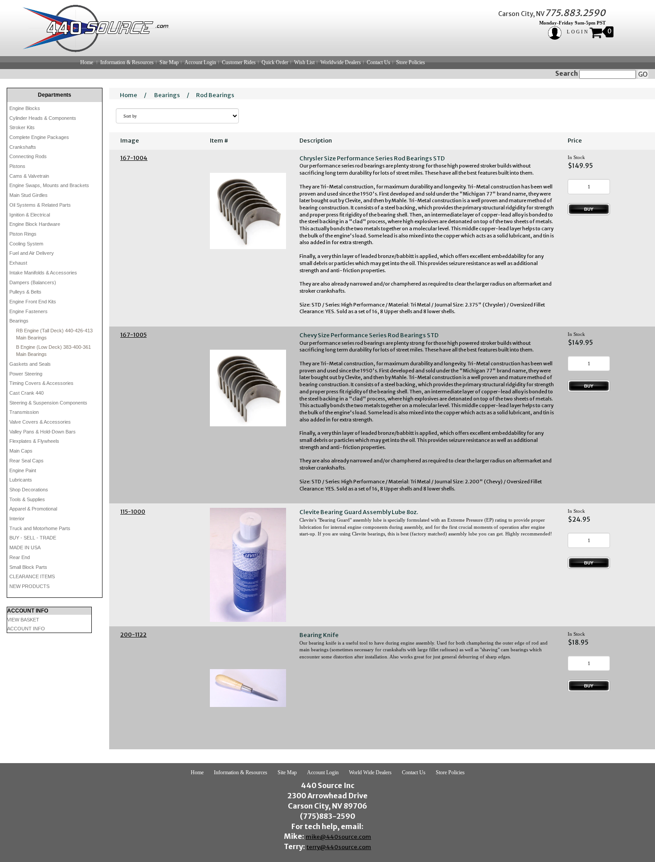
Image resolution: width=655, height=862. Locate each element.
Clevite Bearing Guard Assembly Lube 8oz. (358, 512)
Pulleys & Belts (25, 291)
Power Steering (25, 373)
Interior (17, 518)
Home (86, 62)
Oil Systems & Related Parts (40, 205)
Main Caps (21, 450)
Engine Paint (22, 470)
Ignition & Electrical (29, 214)
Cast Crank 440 (26, 393)
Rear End (19, 557)
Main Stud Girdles (28, 195)
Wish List (304, 62)
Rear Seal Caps (26, 460)
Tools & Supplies (27, 499)
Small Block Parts (28, 567)
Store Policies (410, 62)
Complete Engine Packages (39, 137)
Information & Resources (127, 62)
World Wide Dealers (370, 772)
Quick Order (275, 62)
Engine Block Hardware (34, 224)
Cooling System (26, 243)
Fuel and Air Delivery (31, 253)
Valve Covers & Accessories (40, 422)
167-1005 (133, 335)
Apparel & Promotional (33, 508)
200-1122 (133, 634)
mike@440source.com (338, 837)
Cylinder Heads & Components (42, 118)
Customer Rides (239, 62)
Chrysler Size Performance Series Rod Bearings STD (372, 158)
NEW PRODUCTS (29, 586)
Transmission (24, 412)
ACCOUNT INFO (26, 628)
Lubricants (20, 479)
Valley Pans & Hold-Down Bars (42, 431)
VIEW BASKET (23, 619)
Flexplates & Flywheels (34, 441)
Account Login (200, 62)
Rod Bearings (215, 95)
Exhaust (18, 263)
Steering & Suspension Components (48, 402)
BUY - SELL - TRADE (32, 537)
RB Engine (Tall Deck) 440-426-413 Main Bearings (54, 334)
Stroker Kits (22, 127)
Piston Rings (23, 234)
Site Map (169, 62)
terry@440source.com (339, 847)
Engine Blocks (24, 108)
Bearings (19, 320)
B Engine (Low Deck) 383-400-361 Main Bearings (53, 350)
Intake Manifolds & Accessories (43, 272)
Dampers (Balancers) (32, 282)
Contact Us (378, 62)
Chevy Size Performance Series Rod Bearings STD (368, 335)
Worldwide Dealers (340, 62)
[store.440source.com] (91, 28)
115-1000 (132, 511)
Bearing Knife (319, 635)
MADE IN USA (25, 547)
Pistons (17, 166)
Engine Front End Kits (32, 301)
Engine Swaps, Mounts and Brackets (49, 185)
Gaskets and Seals (30, 364)
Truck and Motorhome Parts (39, 528)
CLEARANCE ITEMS (32, 576)
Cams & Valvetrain (29, 176)
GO (642, 74)
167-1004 (133, 158)
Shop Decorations (28, 489)
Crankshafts (22, 147)
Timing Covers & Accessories (41, 383)
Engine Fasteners (28, 311)
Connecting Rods (28, 156)
